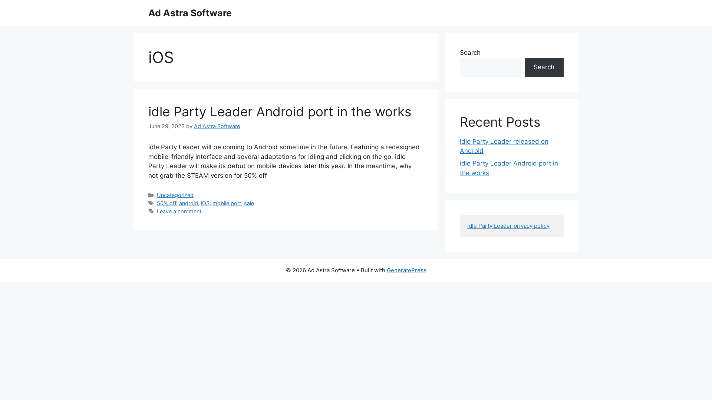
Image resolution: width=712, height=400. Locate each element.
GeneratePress (406, 270)
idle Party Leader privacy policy (508, 225)
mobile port (226, 203)
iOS (205, 203)
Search (470, 52)
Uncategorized (175, 195)
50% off (166, 203)
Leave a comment (179, 211)
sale (249, 203)
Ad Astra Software (190, 13)
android (188, 203)
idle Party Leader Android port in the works (279, 111)
